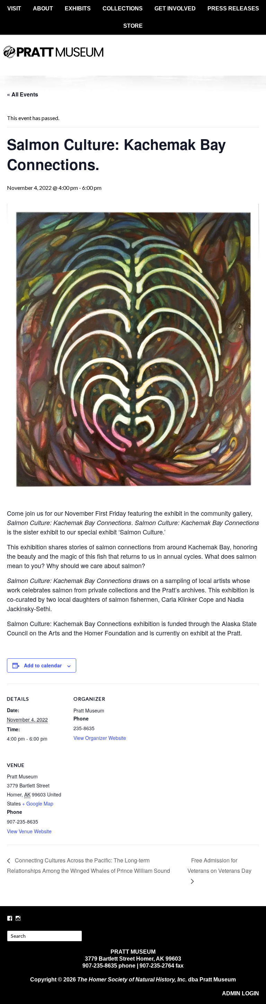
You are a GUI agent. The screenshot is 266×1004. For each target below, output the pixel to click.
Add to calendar (43, 665)
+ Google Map (37, 803)
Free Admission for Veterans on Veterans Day (219, 865)
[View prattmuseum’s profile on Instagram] (18, 918)
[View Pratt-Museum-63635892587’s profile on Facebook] (9, 918)
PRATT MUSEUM (133, 58)
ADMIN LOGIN (240, 993)
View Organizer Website (99, 737)
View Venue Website (29, 831)
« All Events (22, 94)
